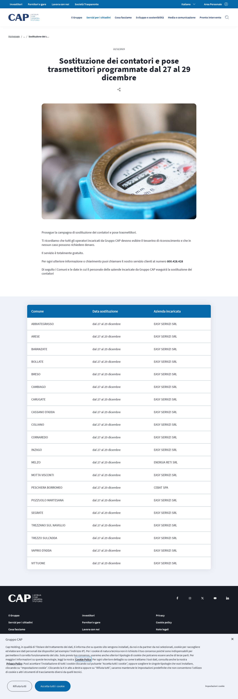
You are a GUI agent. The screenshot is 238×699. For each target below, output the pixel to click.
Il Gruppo (76, 17)
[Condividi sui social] (119, 89)
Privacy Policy (14, 663)
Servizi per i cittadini (98, 17)
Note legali (162, 629)
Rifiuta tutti (19, 686)
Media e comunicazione (181, 17)
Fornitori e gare (37, 4)
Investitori (16, 4)
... (24, 36)
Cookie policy (164, 622)
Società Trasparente (87, 4)
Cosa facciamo (123, 17)
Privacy (160, 615)
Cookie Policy (83, 659)
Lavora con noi (60, 4)
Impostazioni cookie (214, 686)
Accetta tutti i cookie (53, 686)
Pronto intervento (210, 17)
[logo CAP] (25, 598)
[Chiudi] (232, 639)
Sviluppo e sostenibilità (150, 17)
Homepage (14, 36)
